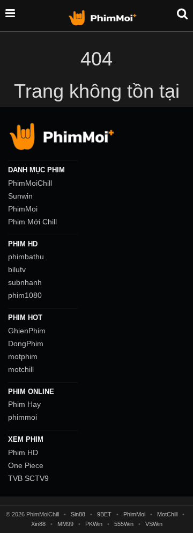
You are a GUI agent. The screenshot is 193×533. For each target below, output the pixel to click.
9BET (104, 514)
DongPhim (25, 343)
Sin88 (78, 514)
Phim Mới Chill (32, 221)
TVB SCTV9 (28, 478)
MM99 (65, 524)
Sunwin (20, 196)
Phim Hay (24, 404)
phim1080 (25, 295)
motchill (21, 369)
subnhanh (25, 282)
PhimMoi (23, 209)
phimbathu (26, 256)
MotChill (167, 514)
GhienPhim (27, 330)
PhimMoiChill (30, 183)
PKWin (93, 524)
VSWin (153, 524)
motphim (23, 356)
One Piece (25, 465)
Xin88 (38, 524)
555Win (123, 524)
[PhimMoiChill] (104, 17)
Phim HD (23, 452)
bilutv (17, 269)
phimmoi (22, 417)
